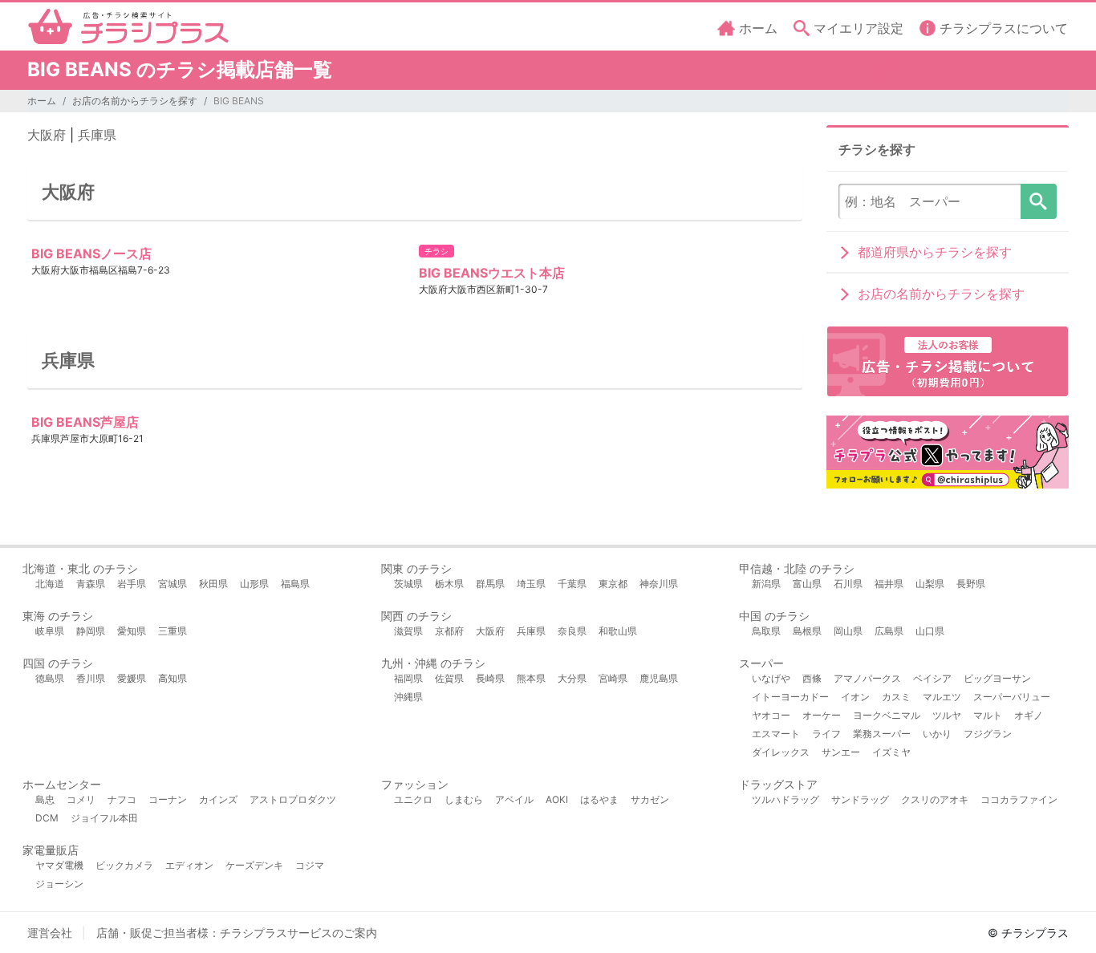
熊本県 (531, 678)
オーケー (821, 715)
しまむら (463, 799)
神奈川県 (658, 584)
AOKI (557, 799)
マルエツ (942, 697)
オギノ (1028, 715)
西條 (812, 678)
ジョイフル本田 (104, 818)
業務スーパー (882, 734)
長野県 (970, 584)
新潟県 (766, 584)
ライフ (826, 734)
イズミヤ (891, 752)
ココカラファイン (1018, 799)
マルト (987, 715)
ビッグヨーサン (997, 678)
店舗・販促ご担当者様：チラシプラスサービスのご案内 (236, 932)
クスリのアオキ (934, 799)
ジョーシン (59, 884)
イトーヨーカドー (790, 697)
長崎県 (490, 678)
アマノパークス (867, 678)
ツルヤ (946, 715)
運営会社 (49, 932)
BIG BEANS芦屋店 (85, 422)
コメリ (81, 799)
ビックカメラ (124, 865)
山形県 (254, 584)
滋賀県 (408, 631)
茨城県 (408, 584)
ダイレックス (781, 752)
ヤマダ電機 (59, 865)
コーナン (167, 799)
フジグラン (988, 734)
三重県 (172, 631)
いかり (937, 734)
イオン (855, 697)
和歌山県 (618, 631)
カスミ (896, 697)
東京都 (613, 584)
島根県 (807, 631)
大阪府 (46, 135)
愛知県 (131, 631)
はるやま (599, 799)
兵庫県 (97, 135)
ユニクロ (413, 799)
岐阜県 (49, 631)
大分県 (572, 678)
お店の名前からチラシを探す (134, 101)
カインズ (218, 799)
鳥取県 (766, 631)
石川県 (848, 584)
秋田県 (213, 584)
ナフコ (122, 799)
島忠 (45, 799)
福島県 (295, 584)
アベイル (514, 799)
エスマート (776, 734)
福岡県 (408, 678)
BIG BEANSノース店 (91, 253)
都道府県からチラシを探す (935, 252)
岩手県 (131, 584)
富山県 (807, 584)
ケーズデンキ (254, 865)
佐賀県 (449, 678)
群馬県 (490, 584)
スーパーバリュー (1011, 697)
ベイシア (932, 678)
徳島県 (49, 678)
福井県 (889, 584)
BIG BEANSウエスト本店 (492, 273)
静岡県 (90, 631)
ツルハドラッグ (785, 799)
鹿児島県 (658, 678)
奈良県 (572, 631)
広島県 (889, 631)
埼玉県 (531, 584)
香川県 (90, 678)
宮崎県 (613, 678)
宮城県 (172, 584)
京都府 (449, 631)
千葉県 (572, 584)
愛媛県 (131, 678)
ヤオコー (771, 715)
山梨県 (929, 584)
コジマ (309, 865)
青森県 (90, 584)
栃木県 (449, 584)
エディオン (189, 865)
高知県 (172, 678)
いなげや (771, 678)
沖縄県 (408, 697)
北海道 (49, 584)
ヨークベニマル (886, 715)
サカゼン (650, 799)
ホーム (41, 101)
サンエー (841, 752)
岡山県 (848, 631)
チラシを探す (1039, 201)
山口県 (929, 631)
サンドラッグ (860, 799)
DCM (47, 818)
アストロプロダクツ (293, 799)
